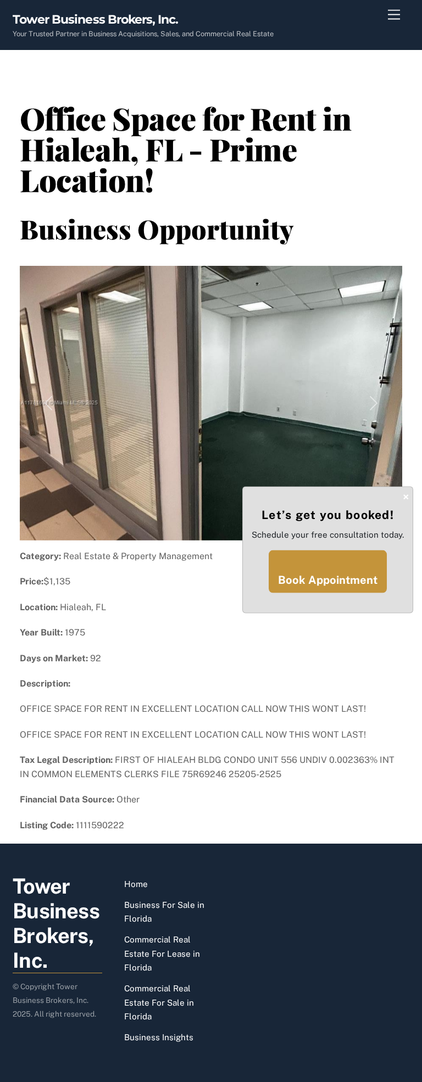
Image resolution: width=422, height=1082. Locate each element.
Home (136, 884)
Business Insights (158, 1037)
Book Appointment (327, 580)
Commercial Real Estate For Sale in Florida (159, 1002)
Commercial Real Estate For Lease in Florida (162, 953)
